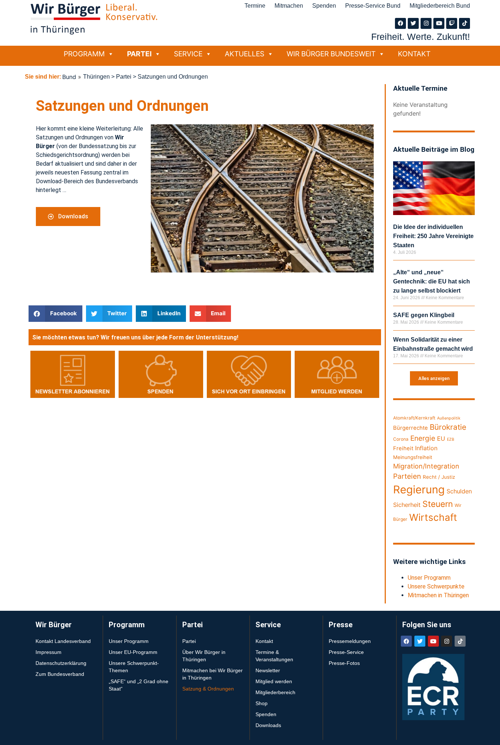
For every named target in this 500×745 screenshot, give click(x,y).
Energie (422, 438)
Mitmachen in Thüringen (438, 595)
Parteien (407, 476)
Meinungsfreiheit (412, 457)
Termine (255, 6)
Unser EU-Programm (133, 652)
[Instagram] (426, 23)
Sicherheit (407, 504)
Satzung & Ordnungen (208, 689)
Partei (139, 53)
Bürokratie (448, 427)
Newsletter (267, 670)
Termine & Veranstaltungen (274, 655)
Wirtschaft (433, 517)
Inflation (426, 448)
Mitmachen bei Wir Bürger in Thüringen (212, 674)
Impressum (48, 652)
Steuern (437, 504)
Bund (69, 76)
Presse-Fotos (344, 663)
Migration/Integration (426, 466)
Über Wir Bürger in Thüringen (203, 655)
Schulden (459, 491)
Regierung (419, 489)
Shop (261, 703)
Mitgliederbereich (275, 692)
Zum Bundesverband (60, 674)
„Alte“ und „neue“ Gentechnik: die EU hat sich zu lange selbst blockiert (431, 281)
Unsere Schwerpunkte (436, 586)
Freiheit (403, 448)
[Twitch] (451, 23)
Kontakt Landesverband (63, 641)
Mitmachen (289, 6)
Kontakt (414, 53)
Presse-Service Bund (372, 6)
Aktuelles (244, 53)
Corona (400, 439)
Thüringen (96, 77)
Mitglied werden (273, 681)
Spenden (324, 6)
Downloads (268, 725)
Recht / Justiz (439, 477)
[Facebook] (400, 23)
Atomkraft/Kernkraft (414, 418)
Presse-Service (346, 652)
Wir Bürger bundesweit (331, 53)
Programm (84, 53)
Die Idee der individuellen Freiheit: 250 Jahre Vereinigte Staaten (433, 236)
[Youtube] (438, 23)
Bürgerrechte (410, 428)
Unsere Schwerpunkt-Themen (134, 666)
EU (441, 438)
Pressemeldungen (350, 641)
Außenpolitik (448, 418)
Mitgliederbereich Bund (440, 6)
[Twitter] (413, 23)
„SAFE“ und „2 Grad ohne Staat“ (138, 685)
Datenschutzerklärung (61, 663)
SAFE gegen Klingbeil (423, 315)
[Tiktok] (464, 23)
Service (188, 53)
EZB (450, 439)
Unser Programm (429, 577)
